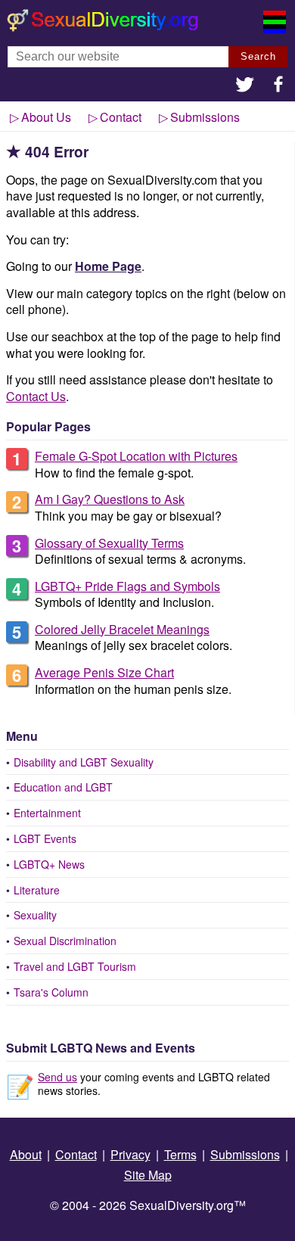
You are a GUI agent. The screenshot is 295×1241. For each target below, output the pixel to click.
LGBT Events (45, 838)
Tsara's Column (51, 992)
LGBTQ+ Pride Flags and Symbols (127, 586)
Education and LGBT (63, 787)
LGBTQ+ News (49, 864)
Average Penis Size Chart (104, 672)
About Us (46, 117)
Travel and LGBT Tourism (75, 966)
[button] (245, 86)
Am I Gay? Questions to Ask (110, 499)
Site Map (148, 1174)
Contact (120, 117)
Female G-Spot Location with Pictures (136, 456)
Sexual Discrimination (65, 940)
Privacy (130, 1154)
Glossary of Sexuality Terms (109, 543)
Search (258, 56)
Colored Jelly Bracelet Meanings (122, 629)
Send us (57, 1076)
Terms (180, 1154)
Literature (37, 889)
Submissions (205, 117)
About (26, 1154)
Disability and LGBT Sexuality (84, 762)
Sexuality (35, 914)
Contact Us (36, 396)
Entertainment (47, 812)
